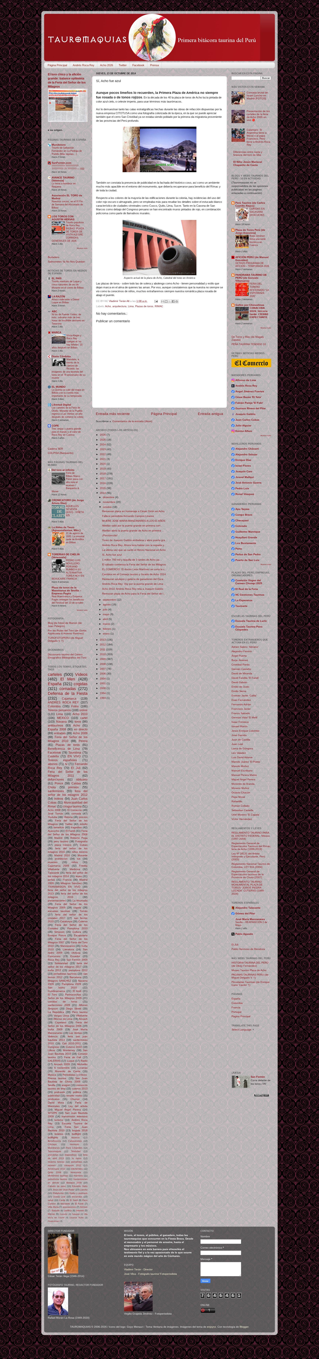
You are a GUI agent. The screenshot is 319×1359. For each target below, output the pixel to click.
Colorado (241, 526)
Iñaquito (56, 1210)
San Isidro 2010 (62, 987)
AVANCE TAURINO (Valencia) (63, 179)
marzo (107, 624)
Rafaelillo (236, 801)
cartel (84, 718)
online (83, 710)
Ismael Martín (239, 726)
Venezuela (75, 1172)
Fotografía (81, 841)
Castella (53, 756)
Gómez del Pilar (245, 913)
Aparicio (75, 1137)
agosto (107, 604)
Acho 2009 (80, 733)
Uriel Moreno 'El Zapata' (245, 814)
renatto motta (74, 1095)
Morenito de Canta (67, 1071)
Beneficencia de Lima (64, 748)
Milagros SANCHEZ (59, 980)
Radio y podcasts (78, 1193)
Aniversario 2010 (56, 1169)
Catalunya (66, 921)
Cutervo (83, 921)
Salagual (76, 1214)
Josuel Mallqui (244, 477)
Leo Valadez (238, 753)
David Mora (56, 1102)
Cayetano (60, 1022)
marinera (78, 1175)
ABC (54, 311)
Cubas (84, 845)
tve (78, 858)
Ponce (59, 783)
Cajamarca (69, 698)
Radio (84, 1060)
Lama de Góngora (242, 748)
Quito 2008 (54, 1172)
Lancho (84, 1189)
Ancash (83, 1019)
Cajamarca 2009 (58, 865)
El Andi (77, 991)
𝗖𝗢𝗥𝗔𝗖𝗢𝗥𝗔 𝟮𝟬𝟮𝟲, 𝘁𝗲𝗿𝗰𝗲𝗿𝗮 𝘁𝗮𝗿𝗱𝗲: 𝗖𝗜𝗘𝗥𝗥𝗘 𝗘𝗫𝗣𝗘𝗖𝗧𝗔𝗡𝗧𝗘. (259, 313)
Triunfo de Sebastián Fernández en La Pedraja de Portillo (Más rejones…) (67, 150)
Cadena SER (55, 448)
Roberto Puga (79, 838)
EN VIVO (74, 756)
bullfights (53, 1137)
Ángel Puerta (239, 655)
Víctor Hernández (241, 819)
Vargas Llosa (61, 1015)
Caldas (76, 783)
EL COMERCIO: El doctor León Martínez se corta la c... (134, 569)
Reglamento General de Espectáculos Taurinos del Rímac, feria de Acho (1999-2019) (251, 846)
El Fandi (70, 831)
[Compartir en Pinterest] (177, 301)
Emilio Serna (238, 691)
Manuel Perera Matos (244, 775)
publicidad (54, 1095)
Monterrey (69, 1050)
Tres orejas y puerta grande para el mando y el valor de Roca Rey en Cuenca (66, 431)
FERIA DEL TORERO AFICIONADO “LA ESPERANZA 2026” (259, 290)
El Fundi (79, 1203)
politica (77, 1092)
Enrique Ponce (57, 935)
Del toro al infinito (63, 470)
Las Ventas (75, 1033)
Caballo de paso (57, 1186)
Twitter (123, 65)
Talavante (53, 872)
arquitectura (119, 306)
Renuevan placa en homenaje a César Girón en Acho (133, 511)
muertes (52, 862)
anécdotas (53, 1155)
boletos (59, 1134)
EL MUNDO (59, 386)
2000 (103, 688)
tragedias (76, 827)
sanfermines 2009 (59, 1005)
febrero (107, 629)
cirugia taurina (72, 806)
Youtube (52, 817)
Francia (67, 879)
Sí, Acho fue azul (112, 554)
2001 (103, 683)
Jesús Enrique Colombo (245, 730)
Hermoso (74, 1144)
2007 (103, 669)
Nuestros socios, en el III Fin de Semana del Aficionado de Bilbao (67, 204)
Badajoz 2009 (74, 1182)
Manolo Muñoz (240, 766)
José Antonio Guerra (248, 482)
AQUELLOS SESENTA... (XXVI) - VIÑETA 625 (75, 511)
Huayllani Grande (246, 537)
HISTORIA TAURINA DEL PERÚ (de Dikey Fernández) (249, 964)
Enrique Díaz (243, 460)
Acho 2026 (106, 65)
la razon (77, 1158)
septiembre (110, 599)
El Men (67, 679)
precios (83, 817)
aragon (66, 1085)
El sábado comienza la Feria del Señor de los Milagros (134, 564)
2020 (103, 464)
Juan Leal (237, 744)
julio (105, 609)
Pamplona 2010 (77, 928)
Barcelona (75, 977)
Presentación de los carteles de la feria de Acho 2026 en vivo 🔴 (258, 116)
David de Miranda (241, 673)
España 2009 (57, 729)
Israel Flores (243, 465)
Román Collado (240, 805)
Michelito (82, 1064)
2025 (103, 439)
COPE (55, 425)
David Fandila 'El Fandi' (245, 678)
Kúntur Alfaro (243, 431)
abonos (53, 764)
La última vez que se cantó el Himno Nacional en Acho (134, 550)
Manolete (65, 1203)
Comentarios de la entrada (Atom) (132, 421)
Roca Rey (54, 959)
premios (73, 787)
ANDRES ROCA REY (63, 702)
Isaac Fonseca (240, 722)
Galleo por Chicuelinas (249, 305)
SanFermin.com (61, 162)
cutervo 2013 (80, 1088)
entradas (60, 733)
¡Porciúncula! (109, 535)
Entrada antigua (210, 414)
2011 (103, 649)
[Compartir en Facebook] (173, 301)
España (54, 684)
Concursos (54, 956)
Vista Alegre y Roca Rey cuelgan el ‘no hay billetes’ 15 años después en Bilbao (67, 341)
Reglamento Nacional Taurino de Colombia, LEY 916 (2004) (250, 865)
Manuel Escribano (242, 770)
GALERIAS (54, 1060)
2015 (103, 488)
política (68, 1210)
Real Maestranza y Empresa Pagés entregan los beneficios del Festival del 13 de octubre (68, 599)
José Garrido (239, 735)
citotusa (75, 952)
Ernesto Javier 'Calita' (244, 695)
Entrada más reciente (113, 414)
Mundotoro (59, 144)
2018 (103, 473)
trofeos (58, 798)
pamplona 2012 (78, 970)
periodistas (76, 1162)
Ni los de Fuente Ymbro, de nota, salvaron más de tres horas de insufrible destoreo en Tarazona (68, 319)
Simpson (59, 932)
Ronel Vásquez (244, 494)
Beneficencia (54, 1141)
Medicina (75, 869)
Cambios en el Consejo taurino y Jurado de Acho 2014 (134, 574)
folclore (84, 1207)
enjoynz (211, 1326)
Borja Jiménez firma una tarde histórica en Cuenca (258, 240)
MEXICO (63, 718)
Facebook (138, 65)
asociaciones (69, 1207)
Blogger (244, 1326)
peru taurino (61, 841)
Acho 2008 (54, 810)
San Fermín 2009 (77, 959)
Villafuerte (82, 1015)
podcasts (59, 1092)
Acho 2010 (80, 714)
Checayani (242, 520)
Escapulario (81, 935)
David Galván (239, 682)
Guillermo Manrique (247, 531)
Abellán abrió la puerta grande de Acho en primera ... (133, 530)
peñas (51, 879)
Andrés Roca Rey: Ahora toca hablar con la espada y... (134, 545)
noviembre (109, 502)
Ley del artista (78, 1106)
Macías (51, 1214)
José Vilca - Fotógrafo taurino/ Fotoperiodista (150, 1274)
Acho (108, 306)
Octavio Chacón (240, 792)
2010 (103, 654)
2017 (103, 478)
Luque (70, 1060)
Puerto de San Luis (247, 560)
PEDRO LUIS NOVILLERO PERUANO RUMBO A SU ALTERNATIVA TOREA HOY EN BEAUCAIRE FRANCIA (68, 569)
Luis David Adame (242, 757)
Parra (238, 548)
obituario (82, 779)
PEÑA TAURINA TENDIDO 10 (248, 344)
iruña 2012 (54, 970)
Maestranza (54, 1148)
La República (56, 1012)
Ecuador (75, 956)
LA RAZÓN (58, 296)
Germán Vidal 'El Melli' (244, 717)
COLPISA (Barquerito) (60, 453)
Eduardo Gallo (80, 1186)
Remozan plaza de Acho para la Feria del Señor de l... (133, 593)
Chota (52, 787)
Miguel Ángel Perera (68, 1109)
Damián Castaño (241, 669)
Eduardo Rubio (77, 1218)
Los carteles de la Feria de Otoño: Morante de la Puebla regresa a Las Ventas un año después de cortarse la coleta (67, 412)
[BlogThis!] (166, 301)
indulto (84, 824)
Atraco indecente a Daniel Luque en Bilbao (65, 301)
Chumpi (75, 1099)
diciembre (109, 497)
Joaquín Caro (243, 471)
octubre (107, 507)
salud (50, 1200)
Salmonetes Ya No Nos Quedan (66, 261)
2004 (103, 678)
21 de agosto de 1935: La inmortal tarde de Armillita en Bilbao (75, 538)
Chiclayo (52, 1144)
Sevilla (51, 1085)
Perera (83, 741)
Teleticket (75, 1151)
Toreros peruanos (59, 710)
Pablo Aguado (244, 934)
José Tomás (55, 813)
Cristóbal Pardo (240, 664)
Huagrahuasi (53, 1221)
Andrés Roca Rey (83, 65)
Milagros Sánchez (71, 883)
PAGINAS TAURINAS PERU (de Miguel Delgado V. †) (249, 976)
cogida (77, 907)
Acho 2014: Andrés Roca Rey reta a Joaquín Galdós (132, 589)
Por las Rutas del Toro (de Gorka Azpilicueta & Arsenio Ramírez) (67, 632)
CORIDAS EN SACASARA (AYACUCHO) (257, 211)
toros (78, 721)
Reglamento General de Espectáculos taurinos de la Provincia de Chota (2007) (247, 874)
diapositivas (71, 1155)
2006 (103, 673)
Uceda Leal (59, 1196)
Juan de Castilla (240, 739)
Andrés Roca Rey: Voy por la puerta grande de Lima (132, 584)
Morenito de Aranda (243, 784)
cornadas (67, 688)
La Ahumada (80, 900)
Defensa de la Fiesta (68, 693)
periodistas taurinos (65, 973)
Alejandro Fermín (241, 651)
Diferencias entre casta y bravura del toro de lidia (247, 153)
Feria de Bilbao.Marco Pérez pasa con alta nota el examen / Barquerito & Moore (67, 482)
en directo (81, 729)
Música (52, 1074)
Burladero (53, 257)
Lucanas (83, 1067)
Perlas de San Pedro (248, 554)
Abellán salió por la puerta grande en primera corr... (132, 525)
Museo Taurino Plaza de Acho (248, 970)
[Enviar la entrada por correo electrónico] (156, 301)
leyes (79, 876)
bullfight (76, 1134)
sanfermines (56, 791)
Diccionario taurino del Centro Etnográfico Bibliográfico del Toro (67, 656)
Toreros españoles (62, 760)
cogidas (81, 684)
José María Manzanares (250, 919)
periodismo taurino (57, 1179)
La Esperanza (243, 600)
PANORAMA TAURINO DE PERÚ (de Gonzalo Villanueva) (251, 278)
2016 (103, 483)
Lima (131, 306)
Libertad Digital (61, 404)
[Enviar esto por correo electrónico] (162, 301)
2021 (103, 459)
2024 (103, 444)
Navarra (61, 721)
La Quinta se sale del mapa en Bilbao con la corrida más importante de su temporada (68, 392)
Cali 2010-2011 (71, 1043)
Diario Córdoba (61, 356)
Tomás (84, 911)
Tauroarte (241, 606)
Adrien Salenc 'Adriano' (245, 647)
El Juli (75, 767)
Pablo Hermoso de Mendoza (248, 949)
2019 (103, 468)
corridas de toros (62, 1001)
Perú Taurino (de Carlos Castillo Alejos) (250, 204)
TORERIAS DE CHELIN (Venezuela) (66, 556)
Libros (51, 1050)
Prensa (154, 65)
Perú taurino (80, 1012)
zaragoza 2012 (72, 1165)
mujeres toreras (56, 1162)
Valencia (53, 1036)
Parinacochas (73, 994)
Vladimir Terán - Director (138, 1269)
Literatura (68, 949)
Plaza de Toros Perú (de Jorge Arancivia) (250, 231)
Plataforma (58, 1193)
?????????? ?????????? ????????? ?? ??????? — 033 (68, 167)
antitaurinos (55, 725)
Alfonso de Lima (62, 1019)
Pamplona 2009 (71, 984)
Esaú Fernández (241, 700)
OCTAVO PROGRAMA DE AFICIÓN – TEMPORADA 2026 (252, 265)
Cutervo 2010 (74, 1047)
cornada (76, 813)
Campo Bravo (243, 514)
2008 (103, 664)
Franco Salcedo (240, 713)
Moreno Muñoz (240, 788)
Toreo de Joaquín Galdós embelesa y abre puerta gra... (134, 540)
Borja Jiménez (239, 660)
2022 (103, 454)
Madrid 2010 (62, 855)
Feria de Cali (72, 1057)
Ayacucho (53, 831)
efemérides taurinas (58, 1175)
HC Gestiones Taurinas (249, 594)
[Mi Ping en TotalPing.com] (261, 1095)
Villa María (53, 1207)
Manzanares (67, 946)
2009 (103, 659)
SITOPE (52, 1113)
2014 (103, 493)
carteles (55, 674)
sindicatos (53, 1099)
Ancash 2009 (62, 1064)
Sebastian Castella (242, 810)
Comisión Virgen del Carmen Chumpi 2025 (248, 582)
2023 (103, 449)
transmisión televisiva (75, 1116)
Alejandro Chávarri (247, 448)
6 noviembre (62, 1067)
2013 (103, 639)
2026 (103, 434)
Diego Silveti (73, 1008)
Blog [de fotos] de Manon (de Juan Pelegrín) (65, 624)
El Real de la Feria (246, 589)
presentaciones (57, 900)
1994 (103, 693)
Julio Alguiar (243, 425)
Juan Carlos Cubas (247, 419)
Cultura (77, 932)
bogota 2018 (80, 1130)
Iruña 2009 (55, 1029)
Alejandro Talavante (247, 907)
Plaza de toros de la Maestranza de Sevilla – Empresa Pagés (66, 590)
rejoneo (52, 1165)
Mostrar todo (82, 248)
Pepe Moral (238, 797)
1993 (103, 698)
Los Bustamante (245, 543)
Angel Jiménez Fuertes (249, 391)
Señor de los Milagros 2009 (65, 998)
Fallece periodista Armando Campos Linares (128, 516)
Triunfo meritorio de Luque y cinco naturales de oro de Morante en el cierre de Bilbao (68, 284)
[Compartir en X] (169, 301)
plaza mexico (63, 845)
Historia (68, 817)
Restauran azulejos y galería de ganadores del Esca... (133, 579)
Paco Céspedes (74, 1148)
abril (106, 619)
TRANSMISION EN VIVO (64, 886)
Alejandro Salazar (246, 454)
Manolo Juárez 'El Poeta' (245, 761)
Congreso (53, 1047)
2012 (103, 644)
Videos (81, 674)
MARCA (56, 332)
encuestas (77, 1196)
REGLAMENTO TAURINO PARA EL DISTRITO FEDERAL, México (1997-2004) (250, 835)
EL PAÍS (56, 278)
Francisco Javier (241, 709)
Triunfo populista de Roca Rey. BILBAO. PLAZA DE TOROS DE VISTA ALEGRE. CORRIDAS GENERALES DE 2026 (68, 231)
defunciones (56, 779)
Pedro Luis (242, 488)
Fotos (75, 706)
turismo (58, 1120)
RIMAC (159, 306)
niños (75, 862)
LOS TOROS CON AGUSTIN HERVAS (63, 218)
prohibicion (61, 858)
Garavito (63, 1214)
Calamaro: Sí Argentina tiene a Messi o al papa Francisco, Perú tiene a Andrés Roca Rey (258, 137)
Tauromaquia (54, 1151)
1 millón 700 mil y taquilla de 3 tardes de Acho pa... (132, 559)
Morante (83, 855)
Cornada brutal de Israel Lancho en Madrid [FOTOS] (257, 95)
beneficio (59, 827)
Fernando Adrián (241, 704)
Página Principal (57, 65)
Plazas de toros (144, 306)
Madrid (58, 838)
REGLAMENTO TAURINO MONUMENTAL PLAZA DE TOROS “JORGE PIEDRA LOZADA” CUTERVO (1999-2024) (248, 887)
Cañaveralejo (75, 1141)
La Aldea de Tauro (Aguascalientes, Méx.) (66, 529)
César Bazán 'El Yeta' (248, 397)
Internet (80, 1210)
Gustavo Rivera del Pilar (250, 408)
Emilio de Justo (240, 686)
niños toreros (80, 852)
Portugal (236, 1012)
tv (66, 764)
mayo (106, 614)
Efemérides (77, 1169)
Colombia (54, 706)
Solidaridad (61, 963)
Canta (62, 1200)
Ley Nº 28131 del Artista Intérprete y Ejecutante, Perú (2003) (248, 856)
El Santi (74, 1200)
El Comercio (74, 810)
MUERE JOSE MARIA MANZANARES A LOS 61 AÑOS (133, 520)
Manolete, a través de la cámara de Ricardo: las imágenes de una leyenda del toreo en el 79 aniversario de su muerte (68, 368)
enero (106, 633)
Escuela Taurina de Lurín (251, 621)
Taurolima (74, 752)
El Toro (52, 994)
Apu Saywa (242, 509)
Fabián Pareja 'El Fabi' (249, 403)
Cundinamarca (56, 991)
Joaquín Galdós (245, 414)
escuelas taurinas (59, 911)
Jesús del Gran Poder (64, 1189)
